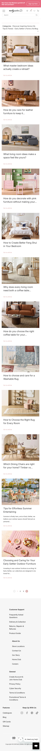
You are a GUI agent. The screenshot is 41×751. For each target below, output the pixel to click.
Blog (4, 717)
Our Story (16, 655)
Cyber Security (15, 688)
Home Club (16, 659)
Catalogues (7, 713)
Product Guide (15, 633)
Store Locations (18, 646)
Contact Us (16, 651)
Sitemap (6, 726)
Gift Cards (7, 722)
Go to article (7, 75)
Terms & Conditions (17, 693)
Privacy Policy (14, 684)
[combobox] (20, 15)
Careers (15, 664)
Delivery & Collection (17, 622)
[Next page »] (26, 591)
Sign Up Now (33, 4)
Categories (20, 27)
